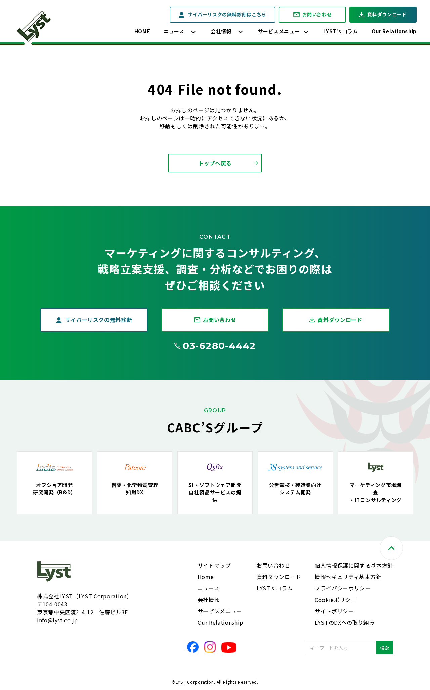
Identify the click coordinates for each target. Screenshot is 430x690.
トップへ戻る (215, 163)
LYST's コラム (340, 31)
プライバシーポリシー (343, 588)
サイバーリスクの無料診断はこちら (227, 14)
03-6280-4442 (219, 345)
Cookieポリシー (335, 600)
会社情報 (221, 31)
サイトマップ (214, 565)
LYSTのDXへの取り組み (345, 622)
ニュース (174, 31)
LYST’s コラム (275, 588)
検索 (384, 647)
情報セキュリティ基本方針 (348, 577)
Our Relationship (394, 31)
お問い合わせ (317, 14)
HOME (142, 31)
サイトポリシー (334, 611)
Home (206, 577)
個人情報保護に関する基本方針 (354, 565)
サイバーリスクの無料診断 (98, 320)
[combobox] (341, 647)
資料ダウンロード (386, 14)
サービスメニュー (279, 31)
